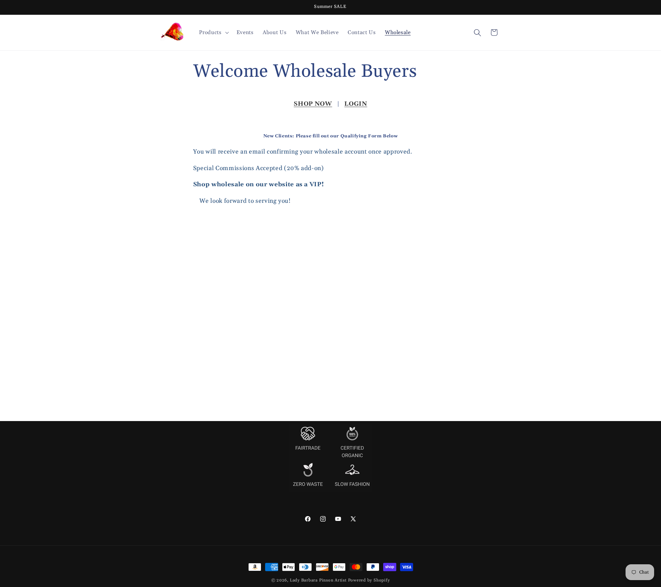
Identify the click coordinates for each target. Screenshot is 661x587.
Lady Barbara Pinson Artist (318, 580)
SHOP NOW (313, 104)
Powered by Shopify (369, 580)
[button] (213, 33)
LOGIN (355, 104)
